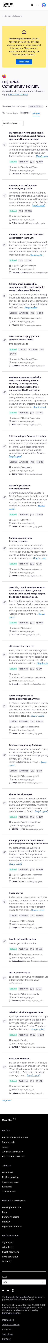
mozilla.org (8, 1320)
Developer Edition (11, 1207)
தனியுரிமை (7, 1329)
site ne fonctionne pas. (21, 794)
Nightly (6, 1221)
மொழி (4, 1277)
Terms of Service (10, 1324)
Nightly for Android (12, 1226)
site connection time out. (22, 646)
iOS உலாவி (7, 1186)
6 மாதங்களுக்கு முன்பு (37, 174)
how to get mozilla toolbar (22, 939)
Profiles (27, 520)
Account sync (16, 893)
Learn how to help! (18, 94)
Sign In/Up (7, 1242)
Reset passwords (31, 727)
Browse (26, 216)
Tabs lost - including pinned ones (26, 1012)
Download (7, 1172)
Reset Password (10, 1252)
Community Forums (13, 16)
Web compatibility (31, 822)
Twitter (3, 1290)
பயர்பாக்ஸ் (15, 167)
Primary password (31, 418)
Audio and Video (30, 167)
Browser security (31, 994)
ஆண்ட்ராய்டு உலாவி (10, 1182)
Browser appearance (32, 875)
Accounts (27, 467)
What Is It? (8, 1247)
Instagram (13, 1290)
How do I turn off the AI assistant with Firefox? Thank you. (26, 236)
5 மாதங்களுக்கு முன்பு (36, 223)
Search (32, 5)
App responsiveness (32, 569)
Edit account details (32, 318)
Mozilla (8, 1120)
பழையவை (6, 1100)
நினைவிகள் (7, 1334)
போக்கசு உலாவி (8, 1191)
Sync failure (28, 921)
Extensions (28, 1086)
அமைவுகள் (27, 628)
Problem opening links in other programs (20, 539)
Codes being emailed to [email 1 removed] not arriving (24, 697)
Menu (38, 5)
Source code (8, 1142)
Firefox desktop (10, 1177)
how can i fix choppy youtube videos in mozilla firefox (24, 338)
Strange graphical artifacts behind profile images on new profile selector (28, 842)
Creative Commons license (20, 1311)
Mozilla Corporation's (19, 1297)
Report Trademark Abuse (15, 1137)
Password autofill (31, 776)
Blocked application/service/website (28, 677)
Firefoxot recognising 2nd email (25, 745)
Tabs (25, 1040)
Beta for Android (10, 1217)
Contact (6, 1339)
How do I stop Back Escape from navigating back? (23, 187)
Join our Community (12, 1151)
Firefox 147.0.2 (35, 106)
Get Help (6, 1261)
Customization (29, 266)
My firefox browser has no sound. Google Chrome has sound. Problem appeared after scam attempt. (27, 136)
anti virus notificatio (19, 972)
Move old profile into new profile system (20, 487)
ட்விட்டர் (5, 1147)
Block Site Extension (19, 1058)
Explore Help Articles (13, 1156)
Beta (4, 1212)
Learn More (24, 62)
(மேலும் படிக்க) (38, 205)
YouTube (8, 1290)
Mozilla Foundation (24, 1299)
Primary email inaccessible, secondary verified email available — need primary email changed (26, 287)
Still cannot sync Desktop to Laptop (27, 436)
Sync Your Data (10, 1256)
